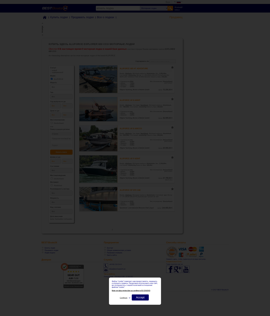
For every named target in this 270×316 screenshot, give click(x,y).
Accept (140, 297)
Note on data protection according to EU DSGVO (131, 291)
